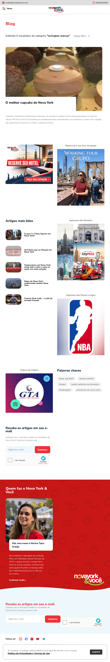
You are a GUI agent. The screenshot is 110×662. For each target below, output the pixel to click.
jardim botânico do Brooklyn (85, 384)
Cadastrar (42, 449)
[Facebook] (26, 639)
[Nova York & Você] (56, 9)
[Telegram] (43, 639)
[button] (4, 8)
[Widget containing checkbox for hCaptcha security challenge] (27, 460)
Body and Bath (66, 378)
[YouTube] (38, 639)
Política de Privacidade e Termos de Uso (29, 653)
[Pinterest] (32, 639)
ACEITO (96, 652)
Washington (65, 390)
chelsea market (86, 378)
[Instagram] (20, 639)
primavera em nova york (88, 390)
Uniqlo (62, 384)
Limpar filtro (80, 36)
